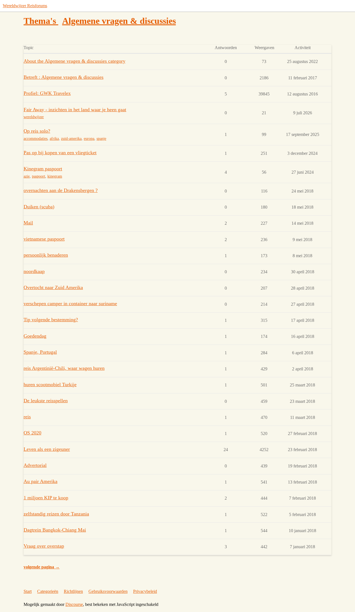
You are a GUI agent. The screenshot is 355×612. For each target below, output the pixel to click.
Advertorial (35, 465)
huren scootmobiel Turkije (50, 384)
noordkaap (34, 271)
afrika (54, 138)
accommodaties (35, 138)
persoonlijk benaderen (46, 255)
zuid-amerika (71, 138)
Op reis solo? (37, 131)
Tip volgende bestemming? (51, 319)
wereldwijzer (34, 117)
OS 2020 (32, 433)
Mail (28, 223)
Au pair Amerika (40, 481)
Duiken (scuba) (39, 206)
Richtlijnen (73, 591)
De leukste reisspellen (46, 400)
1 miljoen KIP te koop (46, 497)
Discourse (74, 604)
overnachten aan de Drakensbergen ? (61, 190)
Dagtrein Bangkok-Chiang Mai (55, 530)
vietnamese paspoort (44, 239)
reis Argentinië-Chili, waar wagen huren (64, 368)
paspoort (38, 176)
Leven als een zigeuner (47, 449)
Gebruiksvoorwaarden (108, 591)
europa (89, 138)
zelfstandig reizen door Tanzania (56, 514)
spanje (101, 138)
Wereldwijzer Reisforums (25, 5)
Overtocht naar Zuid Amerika (53, 287)
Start (28, 591)
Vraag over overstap (44, 546)
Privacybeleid (145, 591)
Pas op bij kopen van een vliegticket (60, 152)
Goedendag (35, 336)
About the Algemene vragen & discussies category (74, 61)
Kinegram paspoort (43, 168)
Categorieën (47, 591)
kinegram (54, 176)
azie (27, 176)
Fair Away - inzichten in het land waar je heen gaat (75, 109)
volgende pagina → (42, 567)
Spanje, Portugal (40, 352)
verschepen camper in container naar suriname (70, 303)
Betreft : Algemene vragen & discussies (63, 77)
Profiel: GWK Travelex (47, 93)
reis (27, 416)
